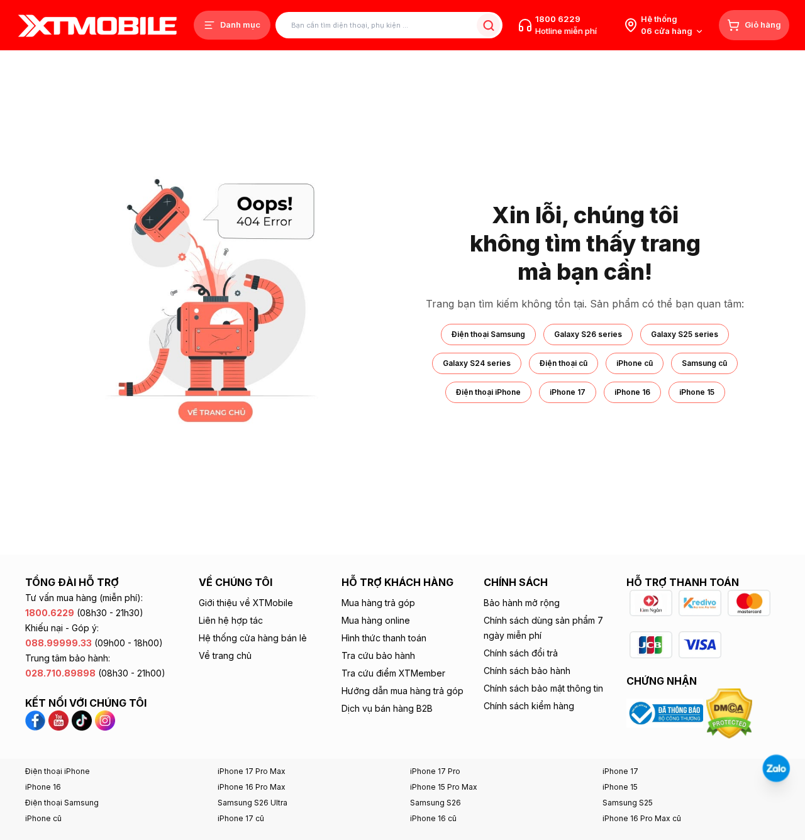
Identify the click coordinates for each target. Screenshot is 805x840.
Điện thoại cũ (563, 363)
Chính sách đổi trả (521, 653)
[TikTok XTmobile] (82, 719)
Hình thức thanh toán (383, 638)
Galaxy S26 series (588, 334)
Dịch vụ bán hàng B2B (387, 708)
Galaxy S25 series (684, 334)
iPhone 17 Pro (435, 771)
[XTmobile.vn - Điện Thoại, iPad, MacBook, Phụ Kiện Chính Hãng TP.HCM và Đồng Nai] (97, 25)
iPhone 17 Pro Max (252, 771)
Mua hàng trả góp (378, 602)
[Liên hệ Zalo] (776, 768)
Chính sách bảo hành (527, 670)
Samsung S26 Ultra (252, 802)
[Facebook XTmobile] (36, 719)
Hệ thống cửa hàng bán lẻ (253, 638)
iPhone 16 (632, 392)
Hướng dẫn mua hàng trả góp (402, 690)
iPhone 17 (568, 392)
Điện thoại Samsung (488, 334)
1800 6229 (557, 19)
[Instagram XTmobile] (105, 719)
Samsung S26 (435, 802)
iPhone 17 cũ (241, 818)
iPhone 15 (696, 392)
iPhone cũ (634, 363)
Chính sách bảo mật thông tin (543, 688)
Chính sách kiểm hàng (529, 705)
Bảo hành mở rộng (522, 602)
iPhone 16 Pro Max (252, 787)
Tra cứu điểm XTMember (393, 673)
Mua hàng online (375, 620)
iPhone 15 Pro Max (443, 787)
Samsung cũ (704, 363)
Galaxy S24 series (477, 363)
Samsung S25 (627, 802)
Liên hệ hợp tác (231, 620)
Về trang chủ (225, 655)
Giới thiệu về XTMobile (246, 602)
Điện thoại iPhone (488, 392)
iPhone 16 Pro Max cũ (641, 818)
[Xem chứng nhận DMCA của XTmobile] (730, 712)
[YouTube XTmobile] (58, 719)
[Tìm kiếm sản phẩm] (488, 25)
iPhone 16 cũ (433, 818)
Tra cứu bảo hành (378, 655)
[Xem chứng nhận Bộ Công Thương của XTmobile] (666, 712)
